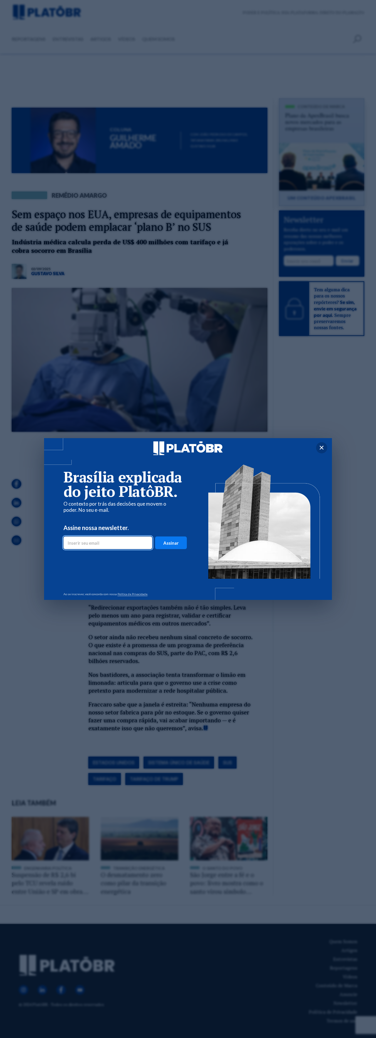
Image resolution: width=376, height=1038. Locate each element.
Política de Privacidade (132, 594)
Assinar (171, 543)
